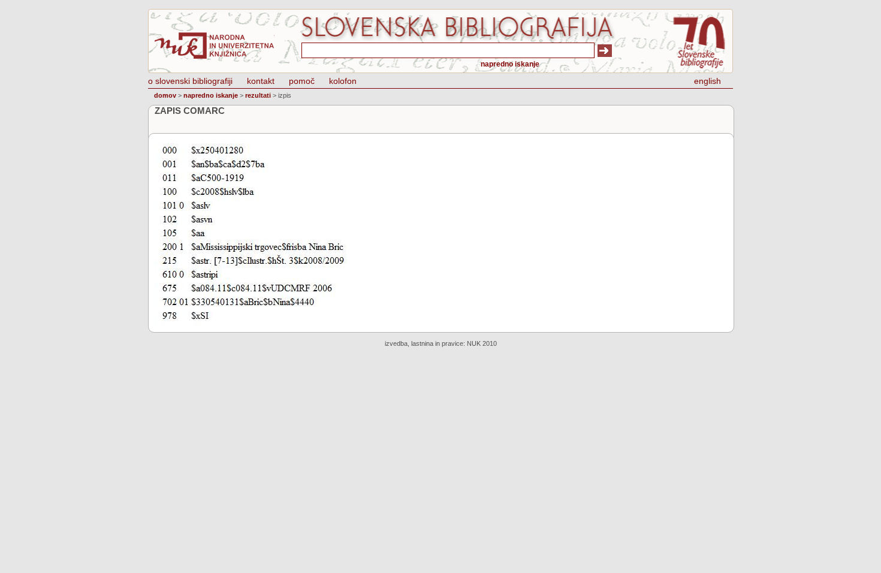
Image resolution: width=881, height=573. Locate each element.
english (707, 81)
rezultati (258, 95)
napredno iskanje (510, 64)
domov (165, 95)
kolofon (343, 81)
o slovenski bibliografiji (190, 81)
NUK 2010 (482, 343)
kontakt (260, 81)
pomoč (302, 81)
